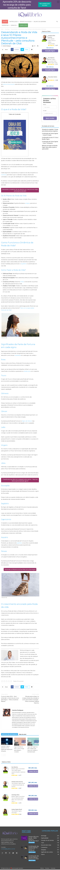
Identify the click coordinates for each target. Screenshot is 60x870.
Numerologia (31, 842)
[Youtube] (16, 853)
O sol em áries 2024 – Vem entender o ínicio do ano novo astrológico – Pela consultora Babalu (10, 699)
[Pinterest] (9, 853)
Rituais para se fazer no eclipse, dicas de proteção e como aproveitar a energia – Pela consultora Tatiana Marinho (30, 700)
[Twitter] (13, 853)
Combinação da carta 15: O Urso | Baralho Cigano (50, 138)
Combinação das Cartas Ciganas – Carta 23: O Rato (34, 857)
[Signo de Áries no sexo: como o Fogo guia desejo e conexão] (20, 741)
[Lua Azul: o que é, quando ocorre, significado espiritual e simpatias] (7, 741)
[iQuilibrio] (30, 14)
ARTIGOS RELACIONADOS (9, 734)
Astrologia (13, 21)
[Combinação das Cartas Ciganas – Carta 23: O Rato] (24, 857)
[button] (57, 21)
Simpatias (5, 25)
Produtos (47, 868)
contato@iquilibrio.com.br (8, 849)
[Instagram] (6, 853)
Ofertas (42, 868)
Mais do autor (22, 734)
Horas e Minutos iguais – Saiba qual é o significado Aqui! (34, 839)
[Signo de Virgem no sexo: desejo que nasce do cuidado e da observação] (33, 741)
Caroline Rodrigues (7, 45)
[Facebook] (2, 853)
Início (2, 29)
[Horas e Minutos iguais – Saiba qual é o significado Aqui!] (24, 838)
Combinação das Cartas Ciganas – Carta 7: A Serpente (50, 142)
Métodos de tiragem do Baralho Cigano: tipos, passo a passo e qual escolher (50, 147)
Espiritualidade (25, 21)
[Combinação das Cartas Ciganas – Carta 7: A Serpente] (24, 847)
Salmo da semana (40, 21)
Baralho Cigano (32, 852)
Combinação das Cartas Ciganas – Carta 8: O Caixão (50, 134)
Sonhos (13, 25)
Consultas (53, 868)
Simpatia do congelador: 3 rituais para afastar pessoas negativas (50, 130)
